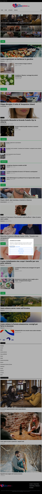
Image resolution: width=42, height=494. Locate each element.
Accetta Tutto (21, 252)
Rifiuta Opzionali (21, 250)
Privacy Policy (17, 246)
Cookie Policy (12, 246)
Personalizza (21, 248)
